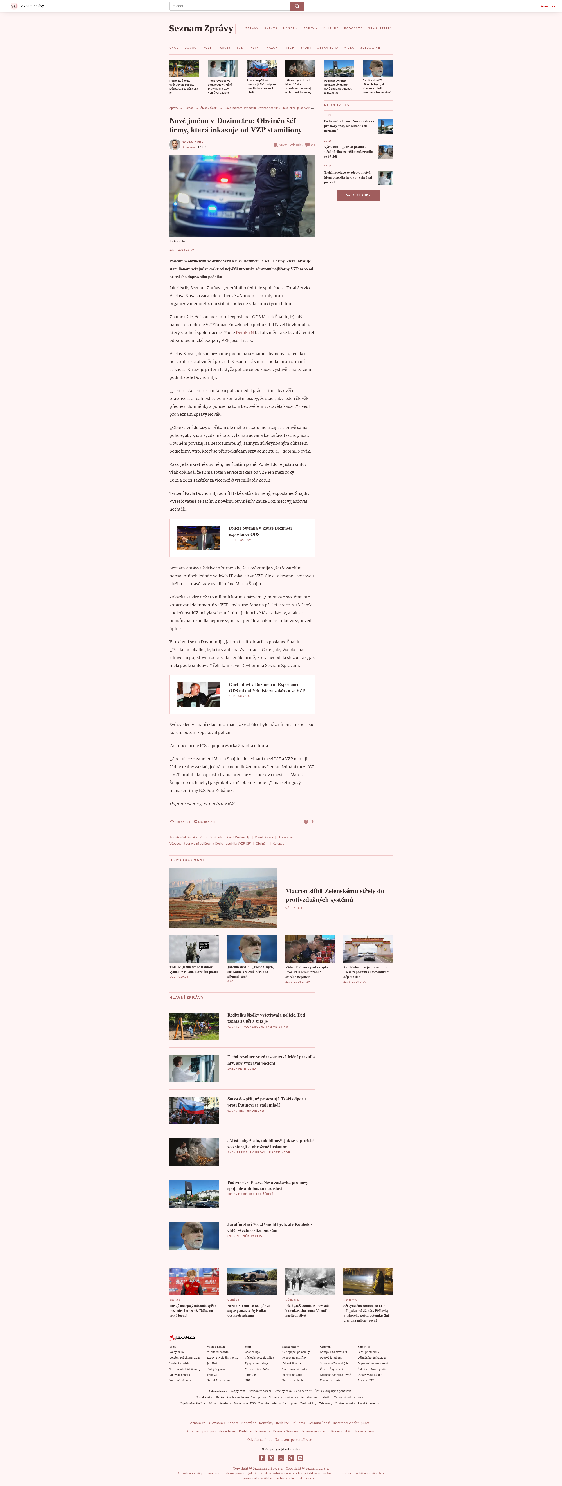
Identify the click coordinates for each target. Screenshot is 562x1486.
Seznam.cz (547, 6)
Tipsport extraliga (256, 1363)
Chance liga (252, 1352)
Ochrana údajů (319, 1423)
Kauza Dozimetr (211, 837)
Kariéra (233, 1423)
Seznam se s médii (315, 1431)
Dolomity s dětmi (331, 1380)
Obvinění (262, 843)
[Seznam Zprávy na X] (271, 1458)
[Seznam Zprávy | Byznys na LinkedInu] (300, 1458)
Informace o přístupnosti (352, 1423)
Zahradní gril (342, 1397)
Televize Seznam (285, 1431)
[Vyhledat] (297, 6)
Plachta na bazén (238, 1397)
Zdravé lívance (291, 1363)
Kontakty (266, 1423)
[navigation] (5, 6)
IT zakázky (285, 837)
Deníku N (245, 333)
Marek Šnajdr (264, 837)
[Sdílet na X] (313, 822)
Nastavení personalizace (293, 1440)
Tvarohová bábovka (294, 1369)
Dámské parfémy (269, 1403)
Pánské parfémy (368, 1403)
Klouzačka (291, 1397)
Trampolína (259, 1397)
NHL (248, 1380)
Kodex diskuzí (342, 1431)
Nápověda (248, 1423)
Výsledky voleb (179, 1363)
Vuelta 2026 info (218, 1352)
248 (313, 144)
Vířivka (358, 1397)
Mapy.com (238, 1391)
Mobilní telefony (220, 1403)
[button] (184, 68)
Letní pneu (290, 1403)
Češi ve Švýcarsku (331, 1369)
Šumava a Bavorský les (335, 1363)
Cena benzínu (303, 1391)
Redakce (282, 1423)
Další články (358, 195)
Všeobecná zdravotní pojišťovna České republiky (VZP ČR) (210, 843)
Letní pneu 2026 (368, 1352)
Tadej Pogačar (216, 1369)
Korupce (278, 843)
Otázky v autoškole (370, 1375)
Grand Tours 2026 (218, 1380)
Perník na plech (292, 1380)
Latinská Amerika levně (335, 1375)
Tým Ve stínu (276, 1026)
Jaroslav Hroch (251, 1152)
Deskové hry (308, 1403)
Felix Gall (213, 1375)
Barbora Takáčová (256, 1194)
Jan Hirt (212, 1363)
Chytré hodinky (345, 1403)
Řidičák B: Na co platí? (372, 1369)
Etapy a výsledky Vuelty (222, 1358)
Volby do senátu (179, 1375)
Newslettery (364, 1431)
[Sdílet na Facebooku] (306, 822)
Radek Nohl (193, 141)
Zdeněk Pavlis (249, 1236)
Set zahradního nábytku (316, 1397)
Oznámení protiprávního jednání (211, 1431)
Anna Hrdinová (250, 1110)
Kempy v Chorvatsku (333, 1352)
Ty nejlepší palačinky (296, 1352)
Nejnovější (337, 105)
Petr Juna (247, 1068)
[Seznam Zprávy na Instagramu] (281, 1458)
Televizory (325, 1403)
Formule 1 (251, 1375)
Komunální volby (180, 1380)
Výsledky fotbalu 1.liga (259, 1358)
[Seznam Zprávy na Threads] (291, 1458)
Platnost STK (366, 1380)
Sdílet (298, 144)
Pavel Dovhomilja (238, 837)
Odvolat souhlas (259, 1440)
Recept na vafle (292, 1375)
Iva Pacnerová (249, 1026)
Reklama (298, 1423)
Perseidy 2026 (283, 1391)
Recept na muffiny (294, 1358)
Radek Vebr (280, 1152)
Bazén (220, 1397)
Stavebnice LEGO (245, 1403)
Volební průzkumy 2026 (184, 1358)
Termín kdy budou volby (185, 1369)
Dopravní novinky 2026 (373, 1363)
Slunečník (275, 1397)
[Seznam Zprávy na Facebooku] (262, 1458)
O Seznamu (216, 1423)
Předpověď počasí (259, 1391)
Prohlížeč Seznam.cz (254, 1431)
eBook (283, 144)
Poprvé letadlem (331, 1358)
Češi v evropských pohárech (333, 1391)
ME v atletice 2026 (257, 1369)
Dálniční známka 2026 (372, 1358)
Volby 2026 (176, 1352)
